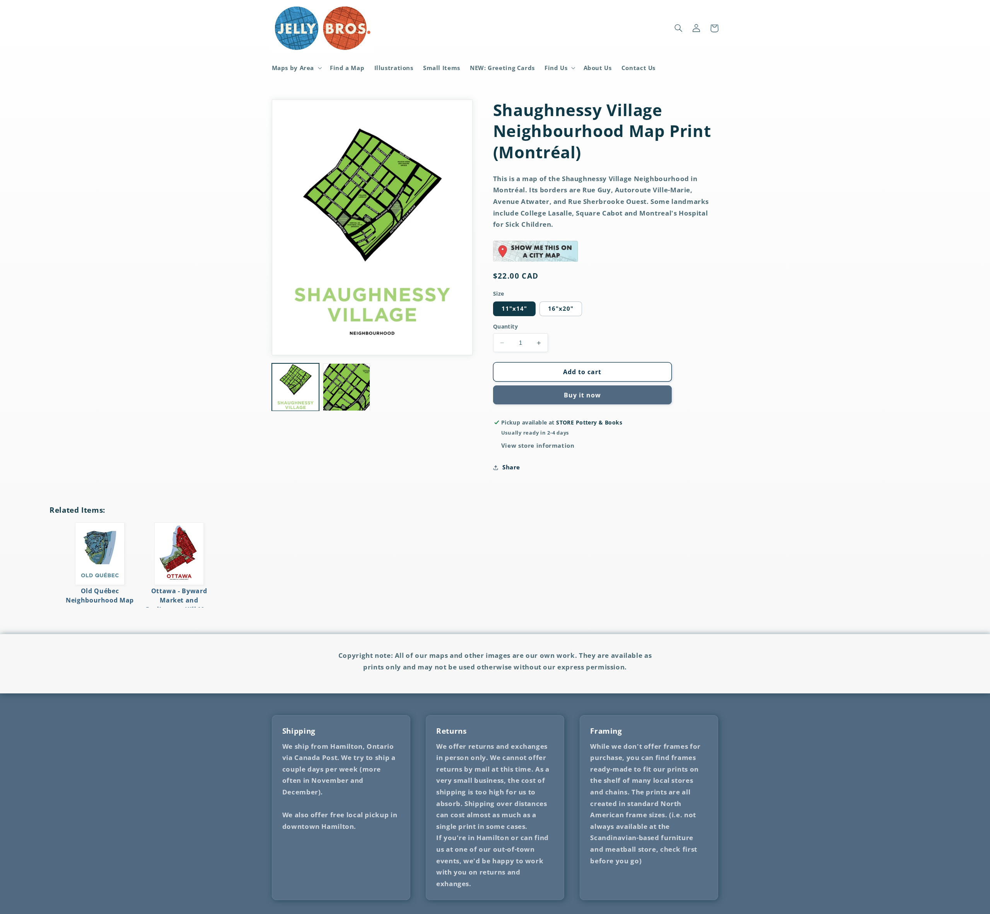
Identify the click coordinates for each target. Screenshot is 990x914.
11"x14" (514, 309)
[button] (296, 67)
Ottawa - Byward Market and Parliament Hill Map (179, 600)
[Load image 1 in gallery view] (295, 387)
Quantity (505, 326)
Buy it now (582, 395)
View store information (538, 445)
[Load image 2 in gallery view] (346, 387)
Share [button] (511, 467)
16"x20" (561, 309)
